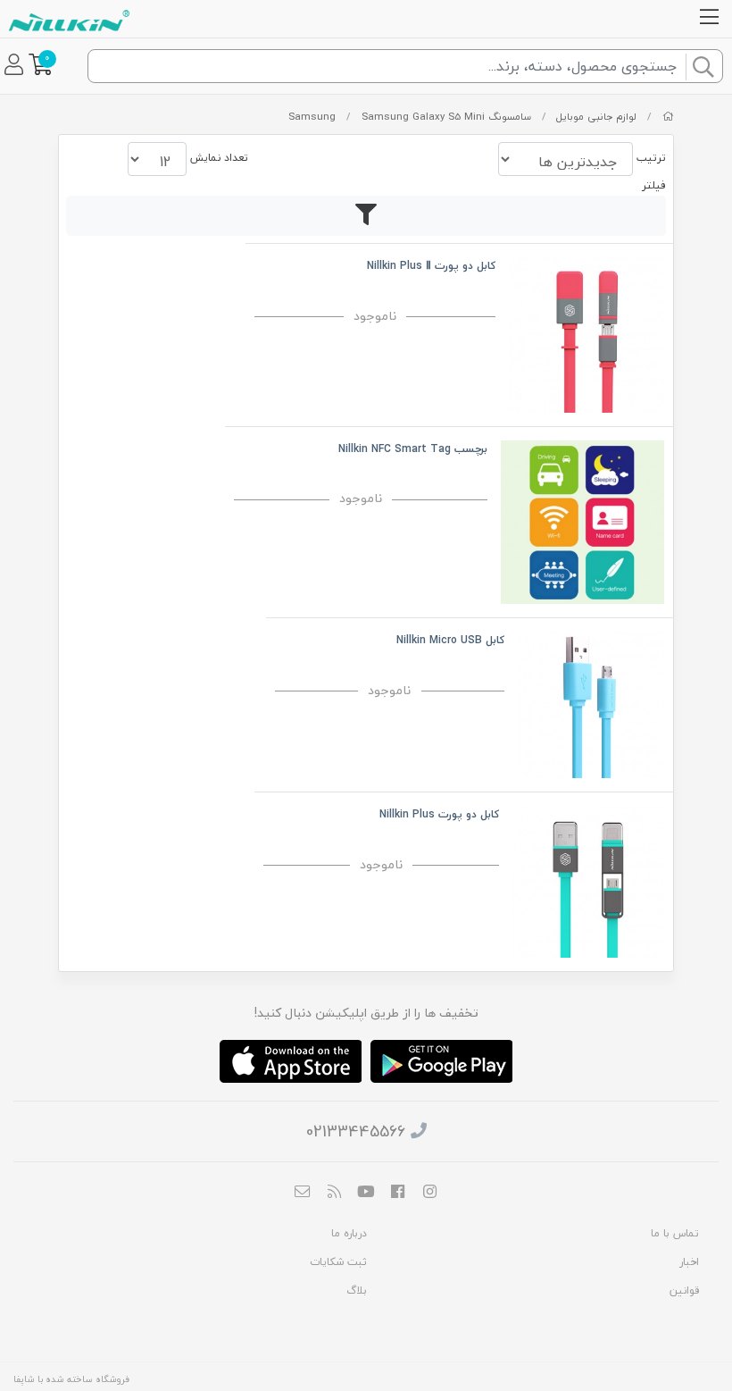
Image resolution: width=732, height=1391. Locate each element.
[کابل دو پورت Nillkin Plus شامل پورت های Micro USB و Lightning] (588, 879)
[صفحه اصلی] (668, 116)
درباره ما (349, 1233)
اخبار (689, 1262)
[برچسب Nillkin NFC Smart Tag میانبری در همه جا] (582, 520)
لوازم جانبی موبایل (596, 116)
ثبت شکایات (338, 1262)
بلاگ (356, 1290)
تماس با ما (675, 1233)
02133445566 (355, 1131)
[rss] (335, 1193)
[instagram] (429, 1193)
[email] (302, 1193)
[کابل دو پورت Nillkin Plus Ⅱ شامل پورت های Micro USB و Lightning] (586, 333)
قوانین (684, 1290)
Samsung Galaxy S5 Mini (423, 116)
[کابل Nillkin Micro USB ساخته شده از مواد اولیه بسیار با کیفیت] (591, 703)
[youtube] (366, 1193)
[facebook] (398, 1193)
